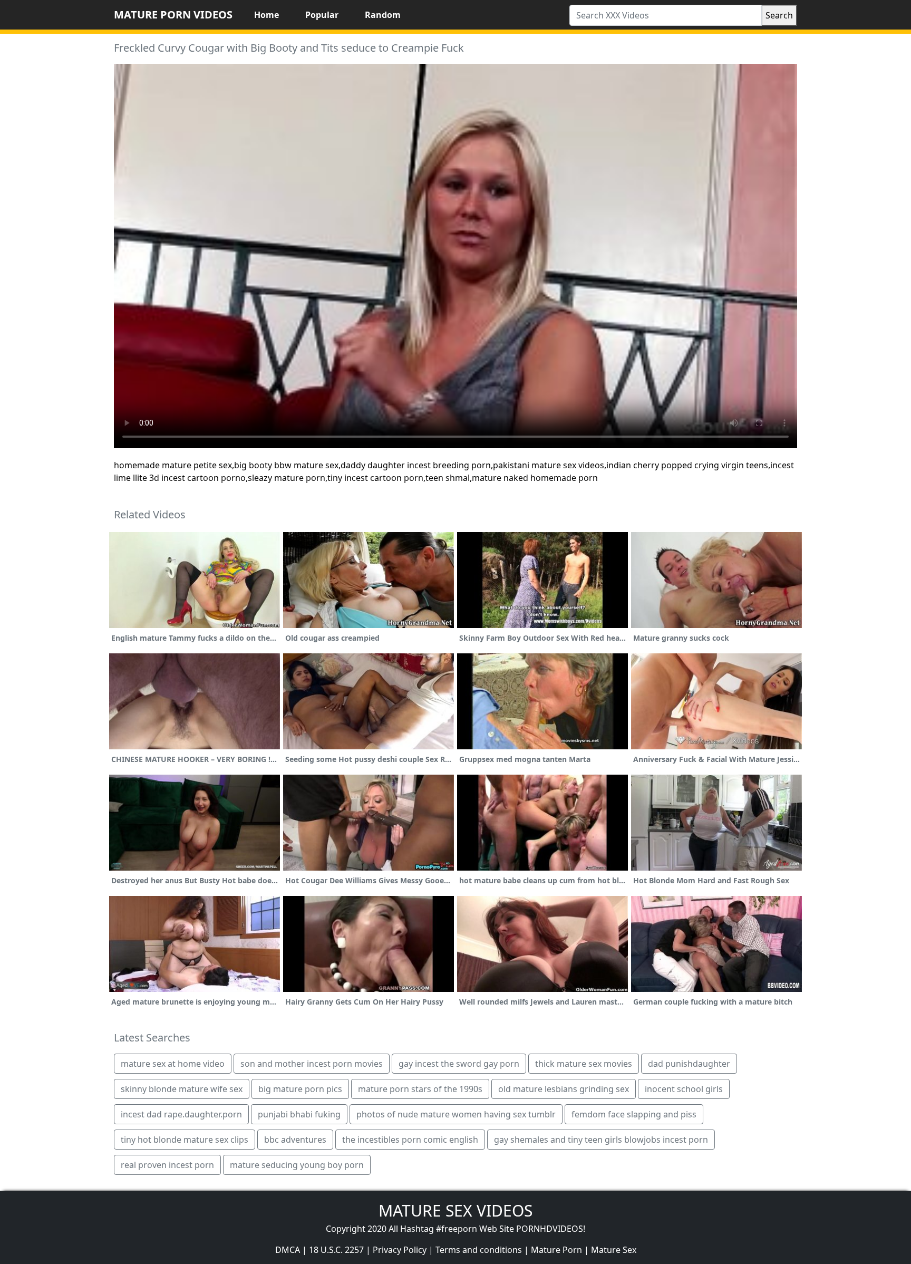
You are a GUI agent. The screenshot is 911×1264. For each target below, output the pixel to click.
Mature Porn (556, 1250)
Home (266, 15)
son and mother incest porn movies (311, 1063)
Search (779, 15)
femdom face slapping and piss (633, 1114)
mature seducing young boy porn (297, 1165)
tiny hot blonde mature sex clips (184, 1139)
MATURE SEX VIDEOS (455, 1210)
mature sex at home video (173, 1063)
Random (383, 15)
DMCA (287, 1250)
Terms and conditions (478, 1250)
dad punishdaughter (689, 1063)
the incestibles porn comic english (410, 1139)
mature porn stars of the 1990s (420, 1089)
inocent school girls (684, 1089)
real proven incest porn (167, 1165)
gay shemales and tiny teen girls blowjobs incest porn (601, 1139)
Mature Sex (613, 1250)
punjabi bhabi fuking (299, 1114)
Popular (321, 15)
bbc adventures (295, 1139)
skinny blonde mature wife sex (182, 1089)
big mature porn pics (300, 1089)
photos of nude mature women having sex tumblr (456, 1114)
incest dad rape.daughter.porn (181, 1114)
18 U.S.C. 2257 (336, 1250)
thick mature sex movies (583, 1063)
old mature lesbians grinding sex (563, 1089)
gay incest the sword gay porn (459, 1063)
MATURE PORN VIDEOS (173, 14)
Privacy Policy (400, 1250)
